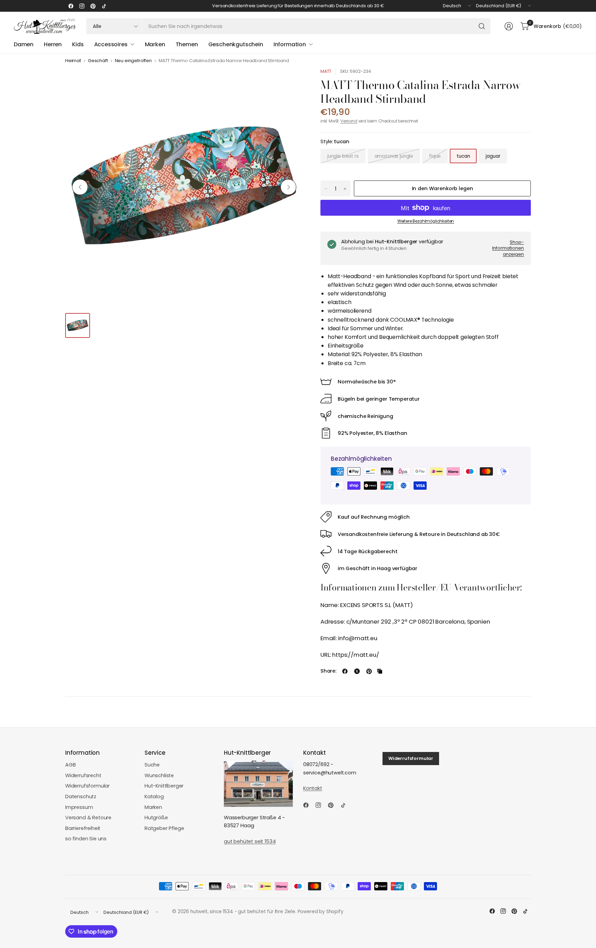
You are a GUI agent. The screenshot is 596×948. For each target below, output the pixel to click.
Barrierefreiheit (82, 828)
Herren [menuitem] (53, 44)
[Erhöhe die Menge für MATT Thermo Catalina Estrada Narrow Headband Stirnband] (345, 189)
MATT (325, 71)
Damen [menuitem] (23, 44)
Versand (348, 121)
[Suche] (481, 26)
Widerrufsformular (87, 785)
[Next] (288, 187)
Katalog (154, 796)
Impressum (79, 807)
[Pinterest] (92, 5)
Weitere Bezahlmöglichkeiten (425, 221)
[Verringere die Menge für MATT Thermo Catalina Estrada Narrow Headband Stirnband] (326, 189)
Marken (153, 807)
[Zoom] (290, 81)
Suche (152, 764)
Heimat (73, 61)
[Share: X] (356, 671)
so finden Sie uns (86, 838)
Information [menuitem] (290, 44)
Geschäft (98, 61)
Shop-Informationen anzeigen (508, 248)
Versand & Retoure (88, 817)
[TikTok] (103, 5)
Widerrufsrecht (83, 775)
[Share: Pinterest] (369, 671)
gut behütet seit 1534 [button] (250, 841)
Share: (328, 671)
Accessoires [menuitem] (111, 44)
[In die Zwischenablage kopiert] (379, 671)
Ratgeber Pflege (164, 828)
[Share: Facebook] (344, 671)
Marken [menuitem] (155, 44)
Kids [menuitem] (77, 44)
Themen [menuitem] (187, 44)
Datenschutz (80, 796)
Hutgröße (156, 817)
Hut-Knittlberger (164, 785)
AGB (70, 764)
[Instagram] (81, 5)
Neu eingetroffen (133, 61)
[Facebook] (70, 5)
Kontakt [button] (312, 788)
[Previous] (80, 187)
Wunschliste (159, 775)
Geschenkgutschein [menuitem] (235, 44)
